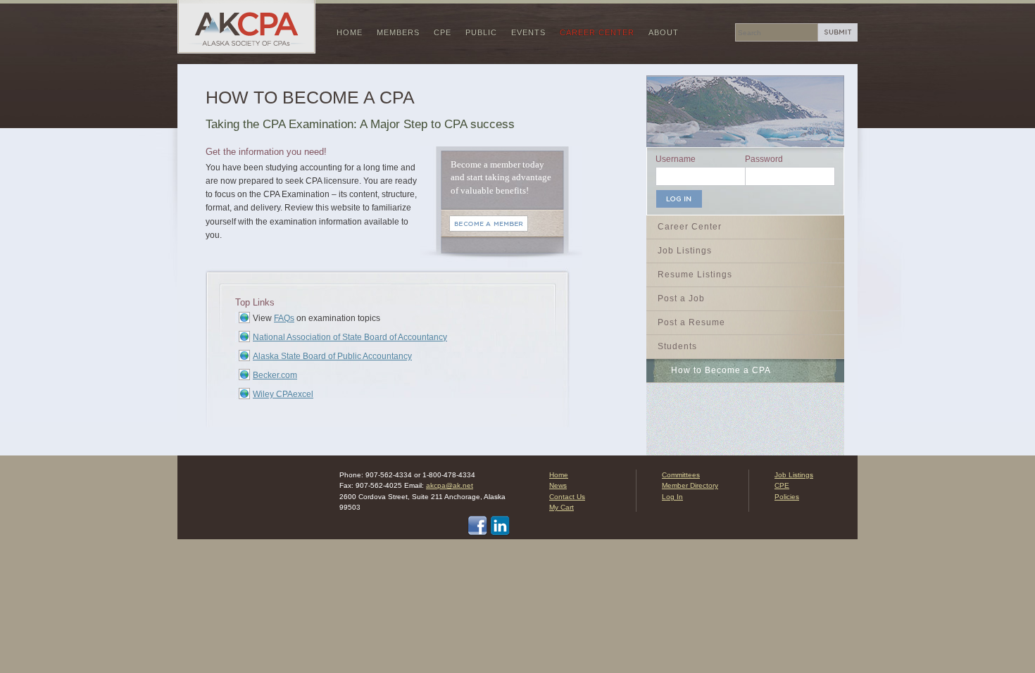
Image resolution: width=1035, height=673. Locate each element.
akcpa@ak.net (449, 485)
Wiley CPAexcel (283, 394)
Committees (681, 475)
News (558, 485)
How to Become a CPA (721, 370)
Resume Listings (695, 274)
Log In (672, 497)
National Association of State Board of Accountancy (350, 337)
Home (350, 32)
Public (481, 32)
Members (398, 32)
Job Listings (685, 251)
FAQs (284, 318)
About (663, 32)
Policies (786, 497)
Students (677, 346)
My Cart (561, 507)
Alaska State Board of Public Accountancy (332, 356)
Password (764, 159)
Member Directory (690, 485)
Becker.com (275, 375)
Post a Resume (691, 322)
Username (676, 159)
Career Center (597, 32)
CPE (442, 32)
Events (528, 32)
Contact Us (567, 497)
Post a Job (681, 298)
